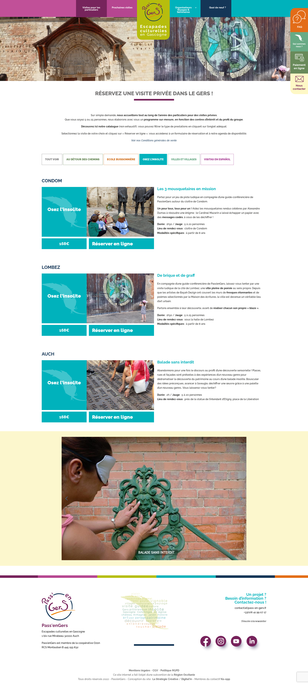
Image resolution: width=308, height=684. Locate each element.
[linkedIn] (254, 644)
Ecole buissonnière (121, 159)
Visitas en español (217, 159)
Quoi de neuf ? (217, 7)
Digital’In (186, 679)
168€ (64, 243)
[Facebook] (207, 644)
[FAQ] (299, 27)
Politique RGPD (169, 670)
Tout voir (52, 159)
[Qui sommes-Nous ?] (299, 46)
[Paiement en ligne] (299, 69)
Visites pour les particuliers (91, 8)
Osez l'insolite (153, 159)
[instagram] (223, 644)
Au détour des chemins (82, 159)
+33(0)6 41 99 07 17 (255, 612)
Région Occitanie (184, 674)
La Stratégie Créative (165, 679)
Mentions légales (139, 670)
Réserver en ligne (112, 244)
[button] (66, 498)
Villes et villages (184, 159)
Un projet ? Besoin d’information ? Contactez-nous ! (245, 598)
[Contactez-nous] (299, 89)
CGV (155, 670)
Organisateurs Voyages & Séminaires (183, 9)
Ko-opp (225, 679)
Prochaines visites (122, 7)
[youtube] (238, 644)
